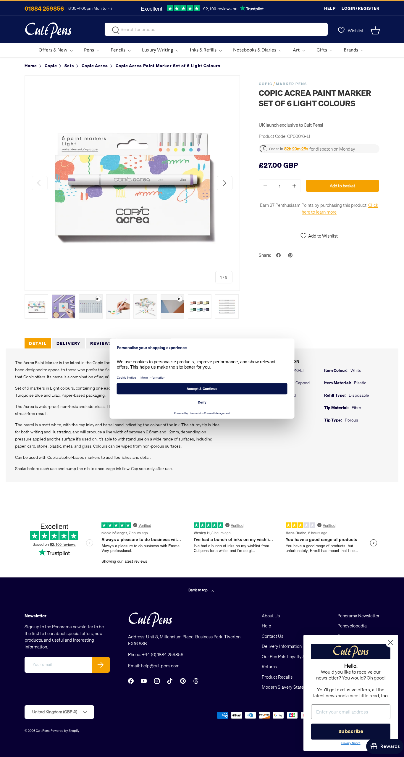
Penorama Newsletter (358, 616)
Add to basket (342, 185)
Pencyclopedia (352, 626)
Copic (265, 84)
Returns (269, 666)
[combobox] (216, 29)
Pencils (118, 50)
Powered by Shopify (65, 730)
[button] (375, 30)
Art (296, 50)
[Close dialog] (390, 642)
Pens (89, 50)
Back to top (198, 589)
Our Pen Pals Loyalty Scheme (290, 656)
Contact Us (272, 636)
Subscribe (350, 731)
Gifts (321, 50)
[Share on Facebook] (279, 255)
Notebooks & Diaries (254, 50)
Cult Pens (42, 730)
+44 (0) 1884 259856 (162, 654)
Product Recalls (277, 677)
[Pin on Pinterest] (291, 255)
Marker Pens (291, 84)
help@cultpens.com (160, 666)
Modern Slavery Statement (288, 687)
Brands (351, 50)
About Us (271, 616)
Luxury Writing (157, 50)
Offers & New (52, 50)
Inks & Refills (203, 50)
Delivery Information (282, 646)
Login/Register (360, 8)
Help (330, 8)
